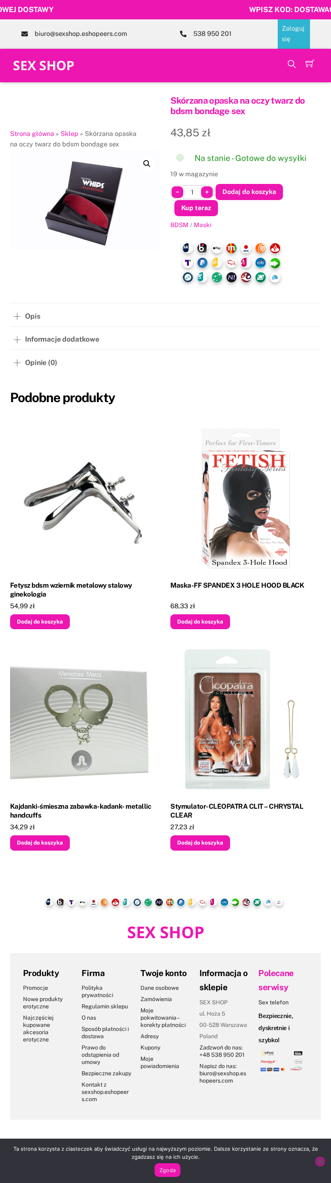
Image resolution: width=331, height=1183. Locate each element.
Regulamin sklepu (105, 1006)
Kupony (150, 1047)
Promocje (35, 988)
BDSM (179, 224)
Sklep (69, 134)
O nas (89, 1017)
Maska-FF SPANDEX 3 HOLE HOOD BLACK (237, 585)
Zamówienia (156, 999)
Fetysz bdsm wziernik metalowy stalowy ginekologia (71, 589)
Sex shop (43, 65)
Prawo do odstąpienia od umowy (100, 1054)
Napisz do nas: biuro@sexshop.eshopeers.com (222, 1073)
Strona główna (32, 134)
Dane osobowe (159, 988)
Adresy (149, 1036)
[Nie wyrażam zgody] (320, 1161)
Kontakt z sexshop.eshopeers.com (105, 1091)
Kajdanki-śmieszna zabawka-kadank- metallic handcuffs (80, 810)
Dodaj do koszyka (249, 192)
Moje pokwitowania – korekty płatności (163, 1017)
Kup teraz (196, 208)
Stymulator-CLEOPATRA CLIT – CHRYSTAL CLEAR (236, 810)
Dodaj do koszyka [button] (40, 621)
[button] (147, 163)
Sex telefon (273, 1002)
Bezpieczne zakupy (106, 1073)
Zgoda (167, 1170)
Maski (203, 224)
